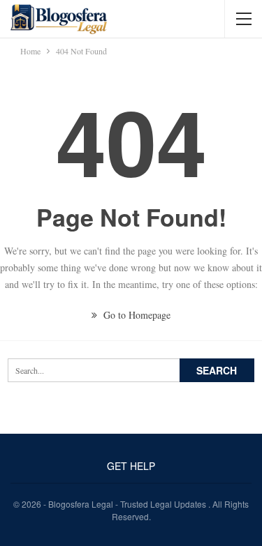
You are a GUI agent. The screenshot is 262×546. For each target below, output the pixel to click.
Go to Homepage (135, 314)
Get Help (131, 466)
